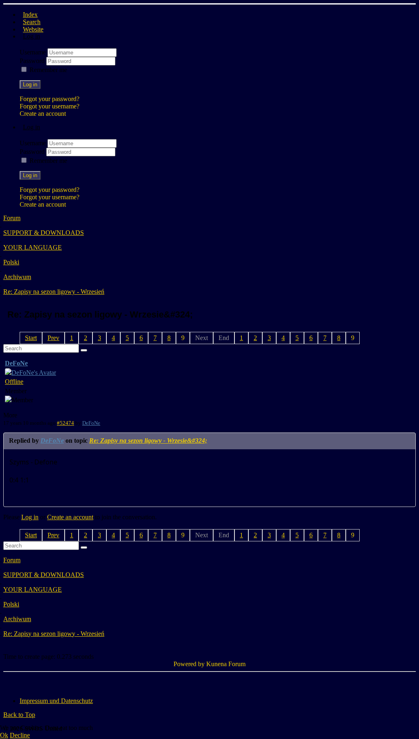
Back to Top (19, 714)
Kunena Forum (226, 663)
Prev (53, 337)
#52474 (65, 423)
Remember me (48, 69)
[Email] (57, 682)
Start (31, 337)
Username (33, 52)
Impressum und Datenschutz (56, 700)
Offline (14, 381)
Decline (20, 735)
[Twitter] (26, 682)
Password (33, 60)
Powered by (189, 663)
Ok (4, 735)
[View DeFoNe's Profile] (30, 372)
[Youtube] (41, 682)
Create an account (43, 113)
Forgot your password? (49, 98)
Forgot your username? (49, 106)
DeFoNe (16, 363)
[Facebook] (10, 682)
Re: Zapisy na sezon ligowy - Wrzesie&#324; (148, 440)
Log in (30, 84)
